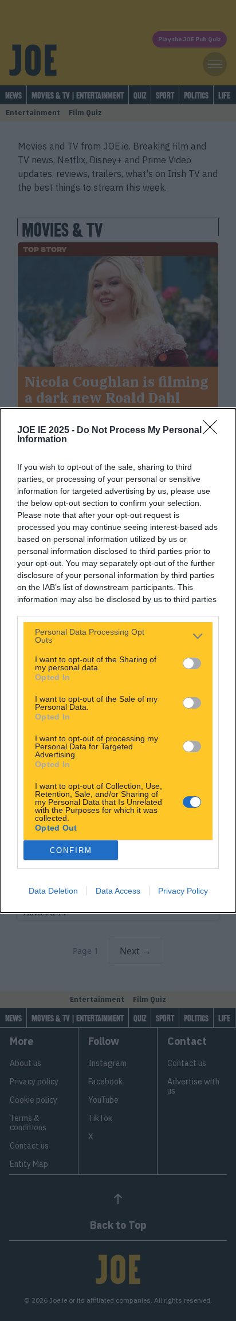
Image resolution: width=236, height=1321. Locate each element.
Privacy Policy (183, 890)
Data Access (118, 890)
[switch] (192, 663)
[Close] (214, 431)
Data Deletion (53, 890)
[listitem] (118, 636)
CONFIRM (71, 850)
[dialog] (118, 660)
